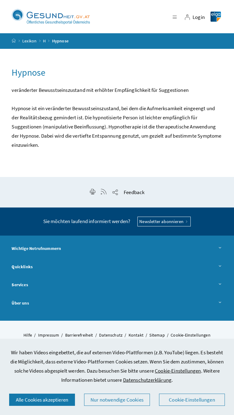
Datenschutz (110, 335)
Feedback (134, 192)
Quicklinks (22, 266)
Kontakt (136, 335)
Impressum (48, 335)
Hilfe (27, 335)
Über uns (20, 303)
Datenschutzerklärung (147, 380)
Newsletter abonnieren (161, 221)
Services (20, 284)
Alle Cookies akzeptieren (42, 399)
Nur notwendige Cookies (117, 399)
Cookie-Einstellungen (178, 370)
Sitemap (157, 335)
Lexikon (29, 41)
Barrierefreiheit (79, 335)
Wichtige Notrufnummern (36, 248)
